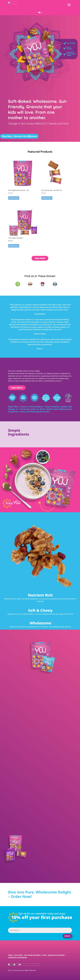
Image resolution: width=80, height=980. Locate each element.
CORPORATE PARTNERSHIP (17, 958)
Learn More (16, 387)
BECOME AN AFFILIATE (56, 955)
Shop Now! (40, 258)
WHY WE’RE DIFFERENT (32, 955)
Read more (47, 198)
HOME (10, 955)
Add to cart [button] (14, 198)
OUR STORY (18, 955)
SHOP (44, 955)
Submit (67, 936)
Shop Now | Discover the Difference (19, 136)
